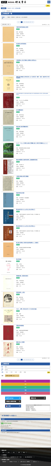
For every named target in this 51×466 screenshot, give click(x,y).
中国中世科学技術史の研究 (22, 27)
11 (29, 22)
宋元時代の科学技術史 (21, 43)
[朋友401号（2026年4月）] (38, 409)
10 (27, 22)
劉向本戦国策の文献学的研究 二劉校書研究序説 (26, 159)
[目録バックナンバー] (38, 405)
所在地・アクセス (13, 461)
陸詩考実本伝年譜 (20, 192)
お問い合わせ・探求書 (25, 461)
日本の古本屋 (11, 375)
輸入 (25, 381)
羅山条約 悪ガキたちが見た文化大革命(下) (25, 209)
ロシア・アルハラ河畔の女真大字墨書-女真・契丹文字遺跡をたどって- (32, 143)
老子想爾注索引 (19, 110)
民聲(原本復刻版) (20, 325)
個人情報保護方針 (28, 457)
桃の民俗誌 (18, 259)
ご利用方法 (5, 457)
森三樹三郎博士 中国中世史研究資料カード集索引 (27, 242)
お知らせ (35, 461)
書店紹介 (4, 461)
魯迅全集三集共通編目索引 (22, 126)
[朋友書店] (13, 1)
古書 (25, 390)
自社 (25, 387)
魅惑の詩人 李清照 (20, 342)
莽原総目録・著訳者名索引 (22, 275)
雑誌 (25, 393)
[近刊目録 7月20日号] (38, 406)
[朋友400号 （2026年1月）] (38, 410)
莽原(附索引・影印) (20, 292)
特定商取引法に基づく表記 (16, 457)
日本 (25, 384)
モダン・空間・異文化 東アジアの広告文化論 (26, 308)
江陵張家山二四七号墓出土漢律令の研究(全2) (26, 60)
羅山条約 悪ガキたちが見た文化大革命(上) (25, 226)
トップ (3, 11)
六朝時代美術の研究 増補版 (22, 176)
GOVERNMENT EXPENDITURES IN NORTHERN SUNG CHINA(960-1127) (32, 94)
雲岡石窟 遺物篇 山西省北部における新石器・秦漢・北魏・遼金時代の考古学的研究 (33, 77)
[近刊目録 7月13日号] (38, 407)
